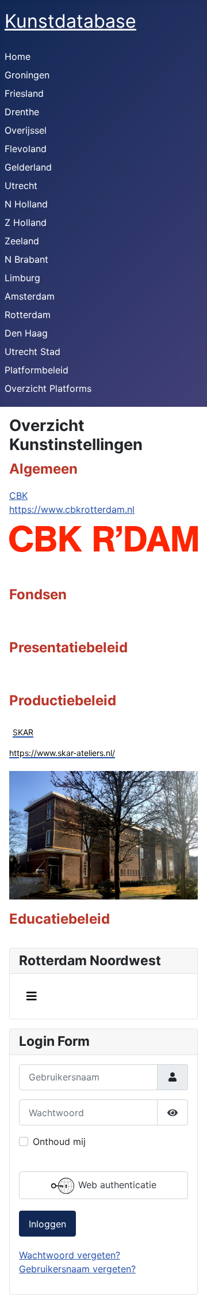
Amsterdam (30, 296)
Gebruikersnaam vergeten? (77, 1269)
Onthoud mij (59, 1141)
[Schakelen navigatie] (31, 996)
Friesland (24, 93)
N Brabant (26, 259)
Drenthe (22, 112)
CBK (18, 495)
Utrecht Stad (32, 351)
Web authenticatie (115, 1184)
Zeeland (22, 241)
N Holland (26, 204)
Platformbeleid (36, 370)
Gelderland (28, 167)
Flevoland (26, 148)
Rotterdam (28, 314)
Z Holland (26, 222)
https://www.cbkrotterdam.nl (72, 509)
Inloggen (47, 1224)
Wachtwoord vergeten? (69, 1255)
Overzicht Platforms (48, 388)
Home (17, 56)
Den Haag (26, 333)
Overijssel (26, 130)
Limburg (22, 278)
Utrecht (21, 185)
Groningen (27, 75)
